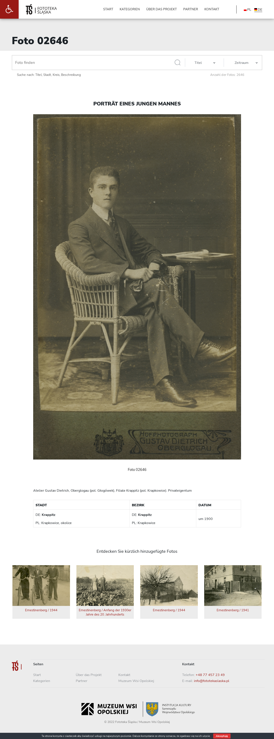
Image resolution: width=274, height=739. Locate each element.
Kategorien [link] (41, 681)
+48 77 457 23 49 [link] (210, 675)
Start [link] (37, 675)
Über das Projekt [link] (89, 675)
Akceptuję (222, 736)
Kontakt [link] (124, 675)
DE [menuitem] (260, 9)
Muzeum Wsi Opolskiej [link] (136, 681)
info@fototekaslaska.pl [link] (211, 681)
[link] (9, 9)
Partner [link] (81, 681)
